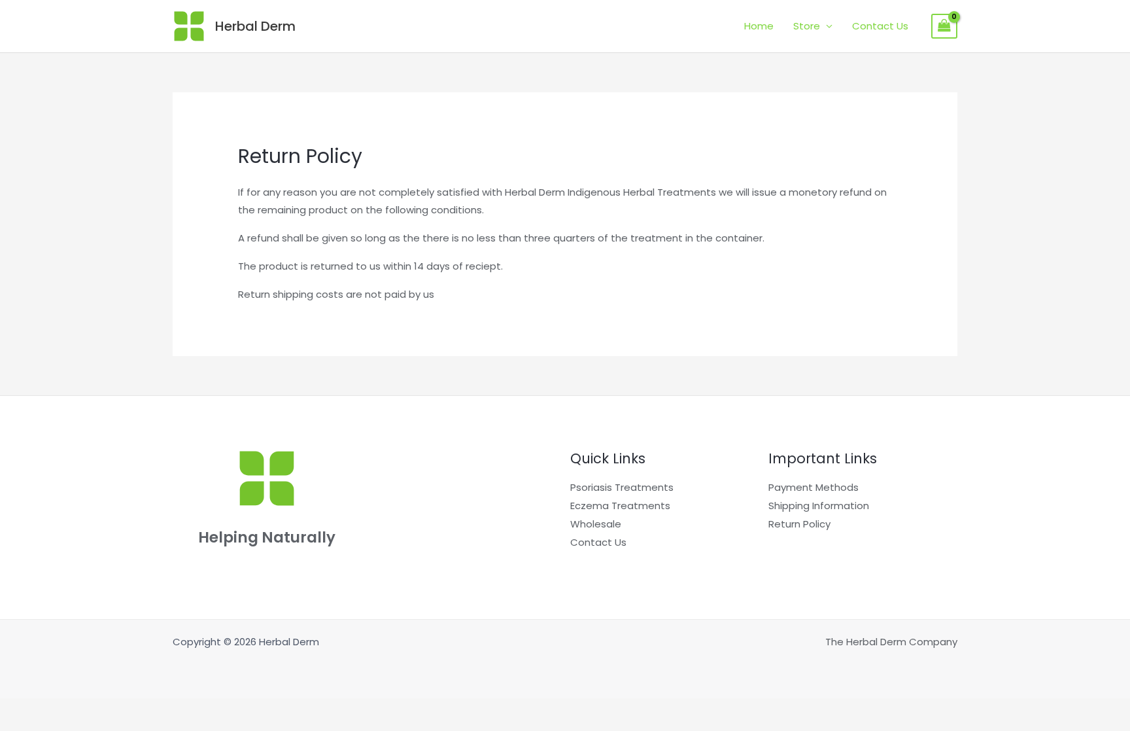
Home (759, 26)
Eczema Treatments (620, 505)
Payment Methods (813, 487)
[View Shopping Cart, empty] (944, 26)
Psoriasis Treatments (622, 487)
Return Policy (799, 524)
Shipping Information (818, 505)
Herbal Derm (255, 26)
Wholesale (595, 524)
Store (806, 26)
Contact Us (880, 26)
